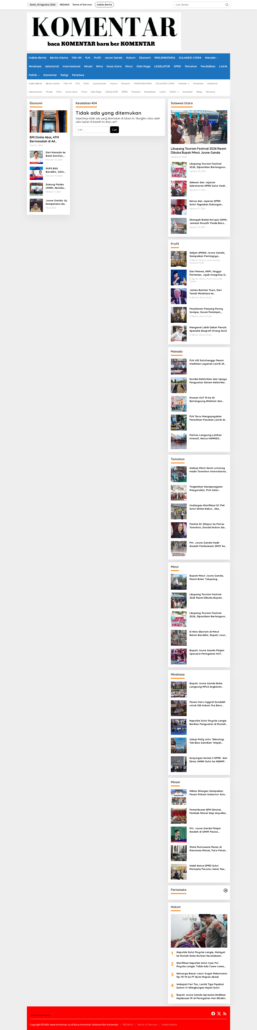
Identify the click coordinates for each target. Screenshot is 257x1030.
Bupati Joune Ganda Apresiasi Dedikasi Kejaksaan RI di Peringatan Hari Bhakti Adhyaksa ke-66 (201, 996)
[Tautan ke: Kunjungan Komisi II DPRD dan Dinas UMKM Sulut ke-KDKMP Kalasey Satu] (179, 764)
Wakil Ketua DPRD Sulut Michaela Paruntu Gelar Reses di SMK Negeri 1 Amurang (208, 867)
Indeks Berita (169, 1024)
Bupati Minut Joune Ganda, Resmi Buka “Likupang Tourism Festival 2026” (206, 577)
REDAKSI (128, 1024)
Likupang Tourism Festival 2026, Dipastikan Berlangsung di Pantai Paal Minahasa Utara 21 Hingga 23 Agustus (208, 165)
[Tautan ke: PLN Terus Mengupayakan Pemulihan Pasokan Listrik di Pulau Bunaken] (179, 422)
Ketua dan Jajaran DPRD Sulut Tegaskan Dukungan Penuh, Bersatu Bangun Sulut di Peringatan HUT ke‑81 (207, 202)
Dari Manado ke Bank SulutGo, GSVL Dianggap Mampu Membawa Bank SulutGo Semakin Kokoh (56, 154)
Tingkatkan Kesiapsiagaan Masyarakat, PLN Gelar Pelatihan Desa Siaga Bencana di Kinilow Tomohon (207, 488)
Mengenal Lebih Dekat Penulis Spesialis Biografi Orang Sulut (208, 329)
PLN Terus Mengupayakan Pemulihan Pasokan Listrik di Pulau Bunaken (207, 418)
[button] (227, 5)
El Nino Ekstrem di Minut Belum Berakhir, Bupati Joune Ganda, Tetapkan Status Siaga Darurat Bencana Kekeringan (208, 633)
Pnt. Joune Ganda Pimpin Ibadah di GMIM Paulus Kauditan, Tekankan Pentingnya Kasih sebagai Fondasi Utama (205, 830)
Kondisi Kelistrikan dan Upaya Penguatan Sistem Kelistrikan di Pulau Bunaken (208, 380)
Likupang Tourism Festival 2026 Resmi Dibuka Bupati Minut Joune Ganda (198, 150)
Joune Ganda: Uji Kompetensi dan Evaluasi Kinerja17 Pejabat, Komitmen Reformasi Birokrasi (56, 202)
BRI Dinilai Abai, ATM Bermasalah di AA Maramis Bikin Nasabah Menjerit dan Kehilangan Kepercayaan (47, 139)
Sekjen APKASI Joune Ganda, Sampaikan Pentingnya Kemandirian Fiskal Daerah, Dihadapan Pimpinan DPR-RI (207, 254)
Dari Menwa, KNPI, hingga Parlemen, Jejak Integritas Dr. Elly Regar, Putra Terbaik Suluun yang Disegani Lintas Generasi (208, 273)
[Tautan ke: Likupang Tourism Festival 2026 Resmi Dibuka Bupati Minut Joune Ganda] (199, 127)
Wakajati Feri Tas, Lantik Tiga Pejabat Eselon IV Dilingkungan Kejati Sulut (200, 986)
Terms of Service (147, 1024)
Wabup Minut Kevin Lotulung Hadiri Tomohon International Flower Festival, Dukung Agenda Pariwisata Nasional (208, 469)
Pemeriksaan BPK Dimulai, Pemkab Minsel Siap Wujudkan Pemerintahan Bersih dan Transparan (208, 811)
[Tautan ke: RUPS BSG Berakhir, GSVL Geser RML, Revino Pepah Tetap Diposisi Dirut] (36, 173)
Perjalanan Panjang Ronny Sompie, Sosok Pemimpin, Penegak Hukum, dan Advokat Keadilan (208, 310)
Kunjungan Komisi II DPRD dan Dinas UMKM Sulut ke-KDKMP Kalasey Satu (208, 759)
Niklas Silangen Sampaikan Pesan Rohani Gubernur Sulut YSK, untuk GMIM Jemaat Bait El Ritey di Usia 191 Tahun (207, 792)
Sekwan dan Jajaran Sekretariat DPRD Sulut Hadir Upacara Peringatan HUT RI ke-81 (207, 184)
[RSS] (224, 1013)
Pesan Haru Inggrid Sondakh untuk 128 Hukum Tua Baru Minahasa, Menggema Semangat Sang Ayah (207, 703)
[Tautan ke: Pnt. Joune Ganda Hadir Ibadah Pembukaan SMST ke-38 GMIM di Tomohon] (179, 548)
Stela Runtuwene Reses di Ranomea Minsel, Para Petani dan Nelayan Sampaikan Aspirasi (207, 848)
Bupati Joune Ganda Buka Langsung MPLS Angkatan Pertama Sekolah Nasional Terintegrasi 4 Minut (206, 685)
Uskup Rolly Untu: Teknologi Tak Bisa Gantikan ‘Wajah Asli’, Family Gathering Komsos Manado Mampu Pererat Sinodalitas (206, 741)
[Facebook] (213, 1013)
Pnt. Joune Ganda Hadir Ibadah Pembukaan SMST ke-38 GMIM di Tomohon (207, 544)
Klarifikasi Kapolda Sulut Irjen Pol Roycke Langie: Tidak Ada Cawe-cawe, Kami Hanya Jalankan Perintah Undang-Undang (201, 964)
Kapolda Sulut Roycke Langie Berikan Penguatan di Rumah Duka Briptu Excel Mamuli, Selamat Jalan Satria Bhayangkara (207, 722)
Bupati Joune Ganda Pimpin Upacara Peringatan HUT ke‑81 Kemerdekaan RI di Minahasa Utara (206, 652)
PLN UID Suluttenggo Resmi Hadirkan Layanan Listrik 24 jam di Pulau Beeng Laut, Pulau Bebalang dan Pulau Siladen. (206, 362)
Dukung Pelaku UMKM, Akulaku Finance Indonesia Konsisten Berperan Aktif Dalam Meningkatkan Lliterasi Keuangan (56, 186)
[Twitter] (219, 1013)
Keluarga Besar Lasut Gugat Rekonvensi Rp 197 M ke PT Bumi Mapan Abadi (201, 975)
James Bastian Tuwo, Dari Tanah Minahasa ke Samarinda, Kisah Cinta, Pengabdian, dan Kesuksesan (207, 291)
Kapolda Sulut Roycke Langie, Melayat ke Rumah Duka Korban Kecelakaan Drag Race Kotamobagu (200, 954)
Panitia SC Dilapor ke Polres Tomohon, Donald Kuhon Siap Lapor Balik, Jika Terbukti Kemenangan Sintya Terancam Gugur (207, 525)
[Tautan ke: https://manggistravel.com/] (225, 890)
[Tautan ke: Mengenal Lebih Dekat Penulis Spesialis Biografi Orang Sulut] (179, 333)
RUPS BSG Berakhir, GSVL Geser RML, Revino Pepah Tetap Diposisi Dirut (55, 170)
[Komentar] (104, 31)
